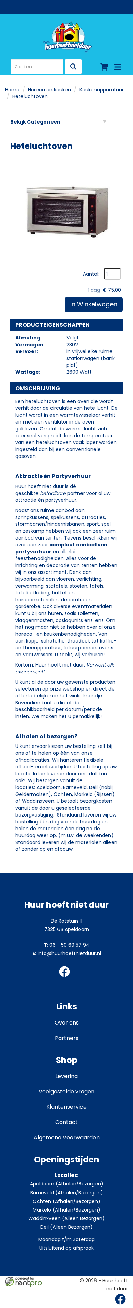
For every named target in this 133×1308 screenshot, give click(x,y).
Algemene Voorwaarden (67, 1138)
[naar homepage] (66, 36)
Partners (66, 1038)
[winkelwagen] (104, 67)
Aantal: (91, 273)
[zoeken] (73, 66)
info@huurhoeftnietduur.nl (66, 953)
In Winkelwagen (93, 304)
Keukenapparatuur (101, 89)
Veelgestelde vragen (66, 1092)
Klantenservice (66, 1107)
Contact (66, 1122)
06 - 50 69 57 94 (66, 944)
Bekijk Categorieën (35, 121)
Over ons (67, 1023)
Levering (66, 1076)
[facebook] (66, 978)
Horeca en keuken (49, 89)
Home (12, 89)
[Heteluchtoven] (66, 211)
